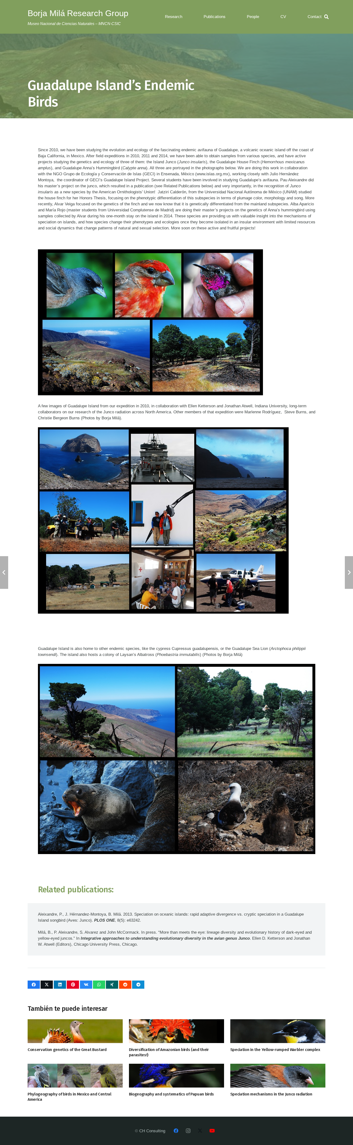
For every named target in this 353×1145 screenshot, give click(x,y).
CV (283, 16)
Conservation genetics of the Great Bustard (67, 1049)
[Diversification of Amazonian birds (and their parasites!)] (176, 1031)
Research (173, 16)
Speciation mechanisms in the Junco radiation (271, 1094)
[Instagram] (188, 1131)
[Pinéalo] (73, 985)
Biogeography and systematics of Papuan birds (171, 1094)
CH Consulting (152, 1131)
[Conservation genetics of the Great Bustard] (75, 1031)
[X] (200, 1131)
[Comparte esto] (34, 985)
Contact (315, 16)
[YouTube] (212, 1131)
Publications (214, 16)
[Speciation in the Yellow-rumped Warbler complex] (277, 1031)
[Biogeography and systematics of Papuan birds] (176, 1076)
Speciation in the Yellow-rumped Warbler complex (275, 1049)
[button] (327, 17)
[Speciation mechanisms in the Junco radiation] (277, 1076)
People (253, 16)
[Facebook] (176, 1131)
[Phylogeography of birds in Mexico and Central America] (75, 1076)
